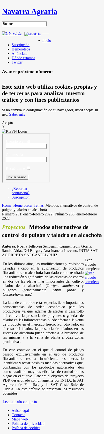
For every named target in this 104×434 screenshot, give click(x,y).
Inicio (46, 40)
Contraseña (14, 155)
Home (6, 205)
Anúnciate (19, 53)
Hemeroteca (21, 49)
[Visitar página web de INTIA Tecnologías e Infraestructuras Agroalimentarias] (32, 34)
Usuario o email (18, 141)
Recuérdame (15, 168)
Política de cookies (26, 428)
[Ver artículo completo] (93, 282)
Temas (39, 205)
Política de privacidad (28, 423)
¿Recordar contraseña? (21, 190)
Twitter (17, 62)
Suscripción (21, 45)
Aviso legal (20, 410)
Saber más (17, 114)
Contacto (18, 415)
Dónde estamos (23, 58)
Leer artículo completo (20, 401)
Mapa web (20, 419)
